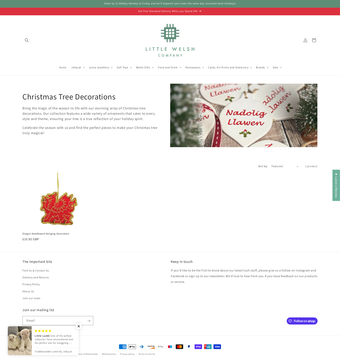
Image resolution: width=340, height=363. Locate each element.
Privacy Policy (31, 284)
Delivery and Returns (35, 277)
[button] (26, 40)
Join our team (31, 298)
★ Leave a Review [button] (336, 185)
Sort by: (263, 166)
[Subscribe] (88, 320)
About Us (28, 291)
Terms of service (147, 353)
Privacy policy (127, 353)
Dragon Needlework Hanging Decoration (45, 233)
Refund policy (109, 353)
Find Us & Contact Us (35, 270)
